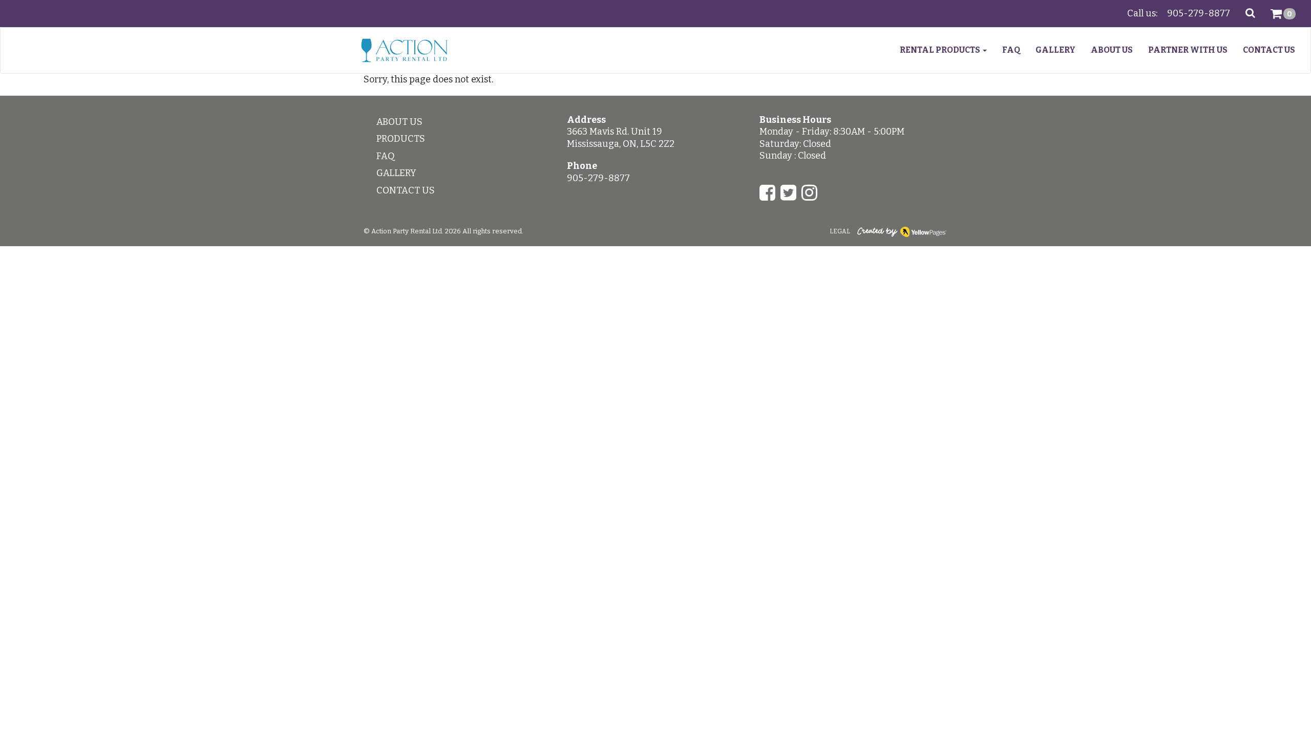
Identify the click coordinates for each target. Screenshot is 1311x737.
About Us (1112, 50)
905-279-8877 (1198, 13)
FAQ (1011, 50)
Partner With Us (1188, 50)
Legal (840, 231)
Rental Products (941, 50)
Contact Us (1269, 50)
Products (400, 138)
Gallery (1055, 50)
